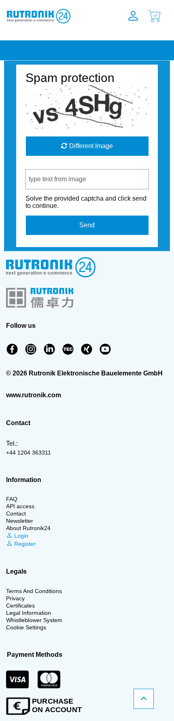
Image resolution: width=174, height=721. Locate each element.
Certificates (20, 605)
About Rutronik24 (28, 528)
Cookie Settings (26, 627)
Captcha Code (46, 165)
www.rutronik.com (33, 395)
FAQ (11, 499)
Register (24, 544)
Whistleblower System (34, 620)
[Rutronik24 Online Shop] (55, 16)
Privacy (15, 598)
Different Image (90, 146)
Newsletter (19, 521)
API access (20, 506)
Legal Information (28, 613)
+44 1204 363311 (28, 452)
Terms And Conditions (34, 591)
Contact (16, 513)
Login (20, 535)
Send (87, 225)
